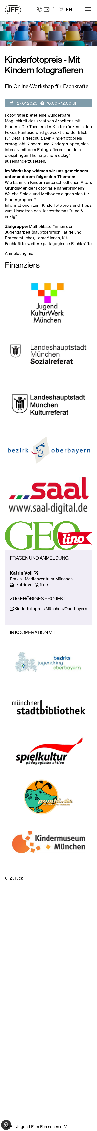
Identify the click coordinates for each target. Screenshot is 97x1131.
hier (31, 253)
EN (69, 9)
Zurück (16, 878)
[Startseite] (13, 10)
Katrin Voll (22, 573)
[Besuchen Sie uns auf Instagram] (61, 9)
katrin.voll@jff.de (32, 584)
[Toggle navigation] (88, 9)
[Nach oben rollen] (86, 1120)
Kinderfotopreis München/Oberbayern (50, 608)
